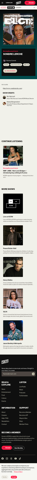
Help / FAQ (5, 418)
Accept (14, 477)
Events (4, 401)
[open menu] (3, 3)
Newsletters (5, 421)
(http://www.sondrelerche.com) (12, 88)
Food (3, 395)
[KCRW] (5, 363)
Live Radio (22, 386)
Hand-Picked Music (16, 64)
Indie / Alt (26, 64)
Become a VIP (23, 415)
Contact (4, 424)
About (3, 412)
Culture (4, 398)
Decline (5, 477)
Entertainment (6, 392)
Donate (31, 3)
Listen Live (9, 2)
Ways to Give (23, 418)
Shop (21, 421)
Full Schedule (23, 395)
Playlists (6, 64)
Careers (4, 415)
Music (21, 389)
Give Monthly (18, 448)
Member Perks (23, 424)
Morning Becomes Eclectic (10, 168)
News (3, 389)
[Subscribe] (33, 374)
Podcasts (22, 392)
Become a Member (25, 412)
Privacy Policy (18, 472)
